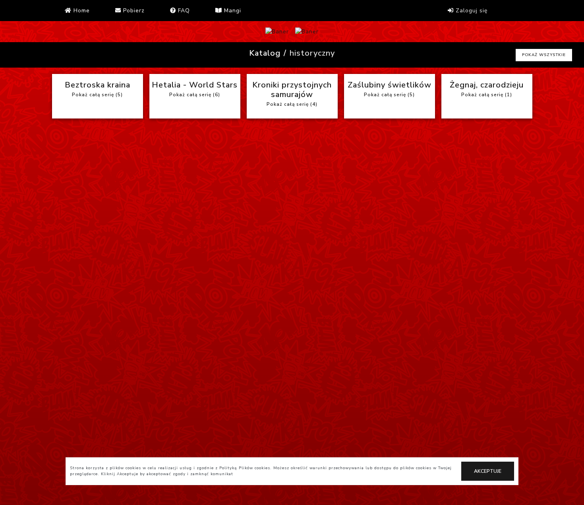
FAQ (183, 10)
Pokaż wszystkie (544, 55)
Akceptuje (487, 471)
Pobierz (133, 10)
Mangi (231, 10)
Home (81, 10)
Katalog (264, 53)
